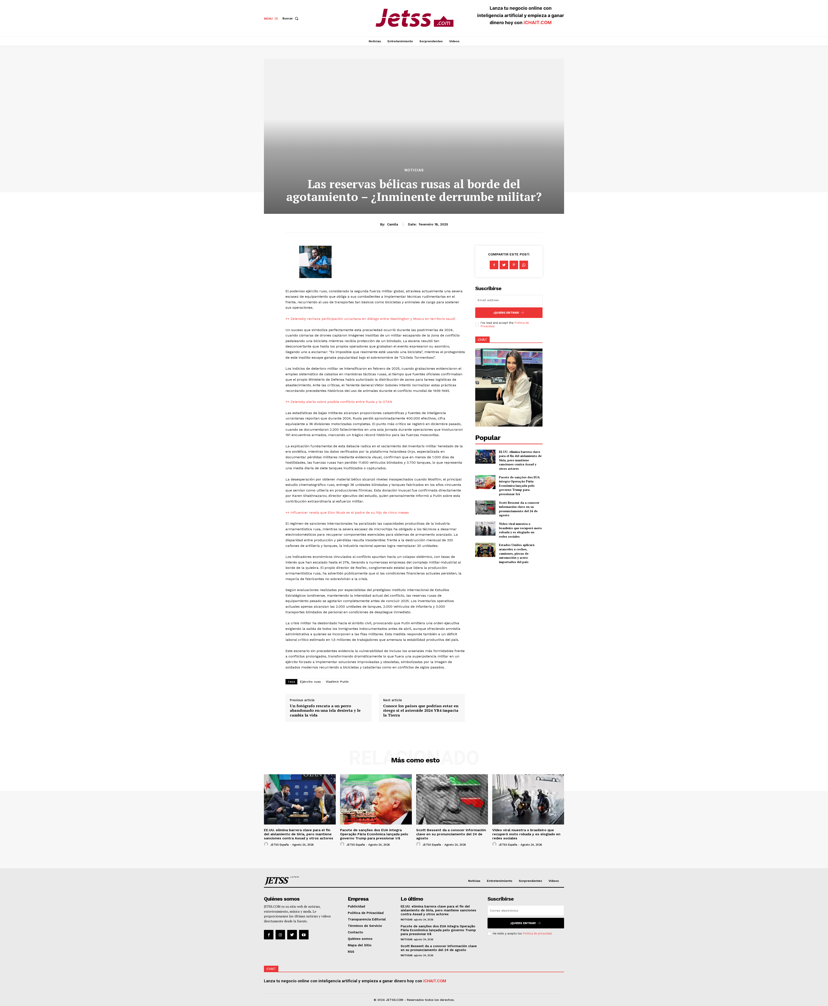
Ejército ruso (310, 681)
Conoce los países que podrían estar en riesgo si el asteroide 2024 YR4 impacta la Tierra (420, 710)
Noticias (414, 170)
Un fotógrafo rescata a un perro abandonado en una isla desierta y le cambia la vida (325, 710)
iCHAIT (482, 339)
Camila (392, 224)
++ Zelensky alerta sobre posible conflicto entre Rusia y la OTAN (338, 402)
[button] (291, 18)
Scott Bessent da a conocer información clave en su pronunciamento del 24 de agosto (519, 509)
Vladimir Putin (337, 681)
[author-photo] (267, 844)
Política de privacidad (537, 933)
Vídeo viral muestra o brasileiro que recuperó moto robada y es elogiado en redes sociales (520, 530)
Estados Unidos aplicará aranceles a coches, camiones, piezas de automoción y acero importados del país (516, 553)
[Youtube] (304, 934)
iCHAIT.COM (538, 22)
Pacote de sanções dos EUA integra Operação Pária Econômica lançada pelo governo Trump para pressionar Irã (519, 485)
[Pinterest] (514, 265)
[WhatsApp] (523, 265)
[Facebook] (494, 265)
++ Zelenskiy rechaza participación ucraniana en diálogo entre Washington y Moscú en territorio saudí (370, 319)
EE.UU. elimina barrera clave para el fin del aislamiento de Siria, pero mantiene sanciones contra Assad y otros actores (520, 460)
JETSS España (279, 844)
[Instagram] (280, 934)
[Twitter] (504, 265)
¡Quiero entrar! (506, 312)
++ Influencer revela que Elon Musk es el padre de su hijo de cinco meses (347, 512)
